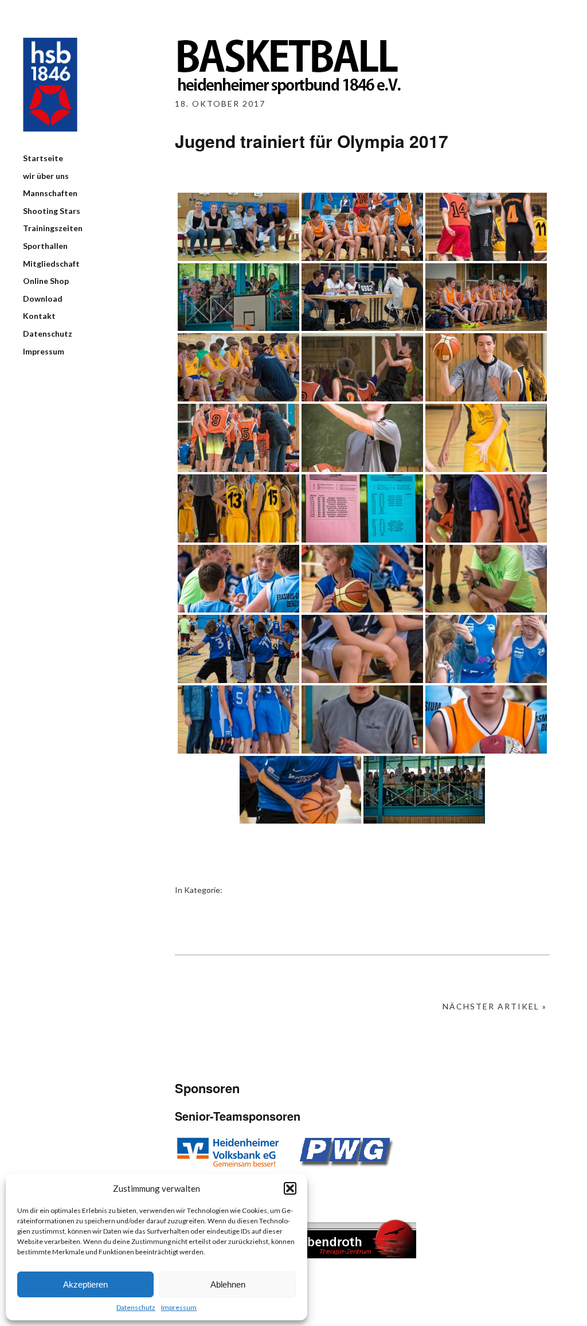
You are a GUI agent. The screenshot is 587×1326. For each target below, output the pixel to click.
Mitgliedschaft (51, 263)
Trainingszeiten (53, 228)
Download (42, 298)
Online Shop (46, 281)
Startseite (43, 158)
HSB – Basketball (50, 84)
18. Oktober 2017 (220, 103)
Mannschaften (50, 193)
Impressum (179, 1307)
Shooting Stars (51, 211)
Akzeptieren (85, 1284)
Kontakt (39, 316)
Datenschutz (135, 1307)
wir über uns (46, 176)
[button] (290, 1188)
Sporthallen (45, 246)
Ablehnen (227, 1284)
